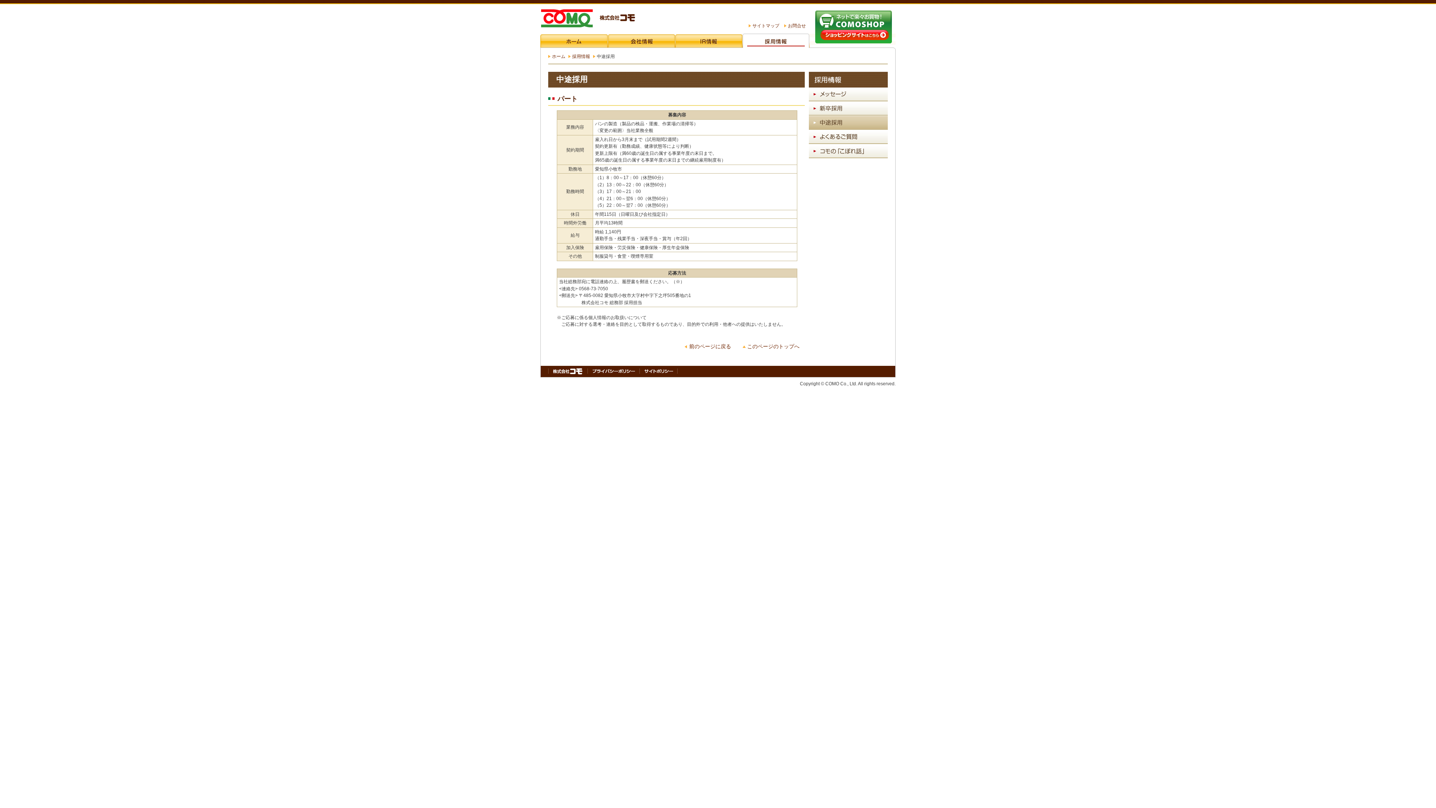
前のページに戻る (710, 346)
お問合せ (797, 25)
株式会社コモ (587, 19)
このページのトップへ (773, 346)
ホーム (558, 56)
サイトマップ (765, 25)
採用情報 (581, 56)
